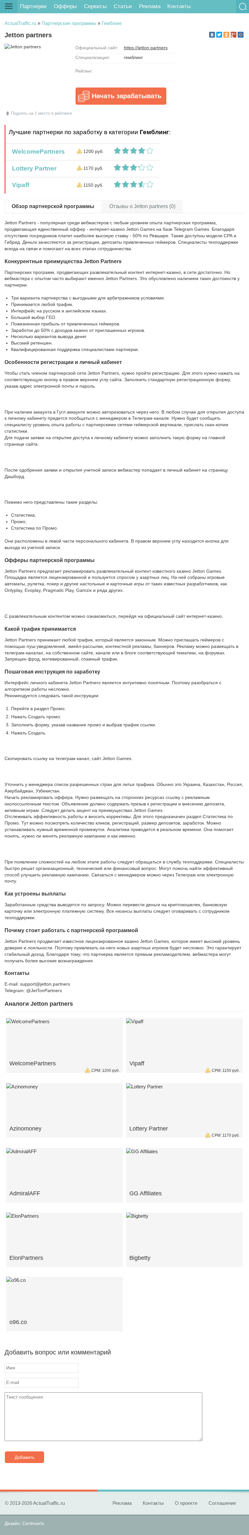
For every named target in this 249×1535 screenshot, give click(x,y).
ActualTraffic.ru (20, 23)
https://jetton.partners (146, 47)
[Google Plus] (233, 35)
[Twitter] (219, 35)
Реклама (149, 6)
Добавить (24, 1457)
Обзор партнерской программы (53, 206)
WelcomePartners (37, 151)
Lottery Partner (32, 168)
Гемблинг (111, 23)
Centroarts (33, 1523)
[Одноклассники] (226, 35)
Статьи (123, 6)
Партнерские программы (69, 23)
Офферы (65, 6)
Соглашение (222, 1503)
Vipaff (19, 185)
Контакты (179, 6)
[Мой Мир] (240, 35)
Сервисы (95, 6)
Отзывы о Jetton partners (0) (142, 206)
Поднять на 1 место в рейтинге (41, 113)
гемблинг (133, 57)
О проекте (186, 1503)
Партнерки (33, 6)
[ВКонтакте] (212, 35)
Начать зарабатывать (126, 96)
